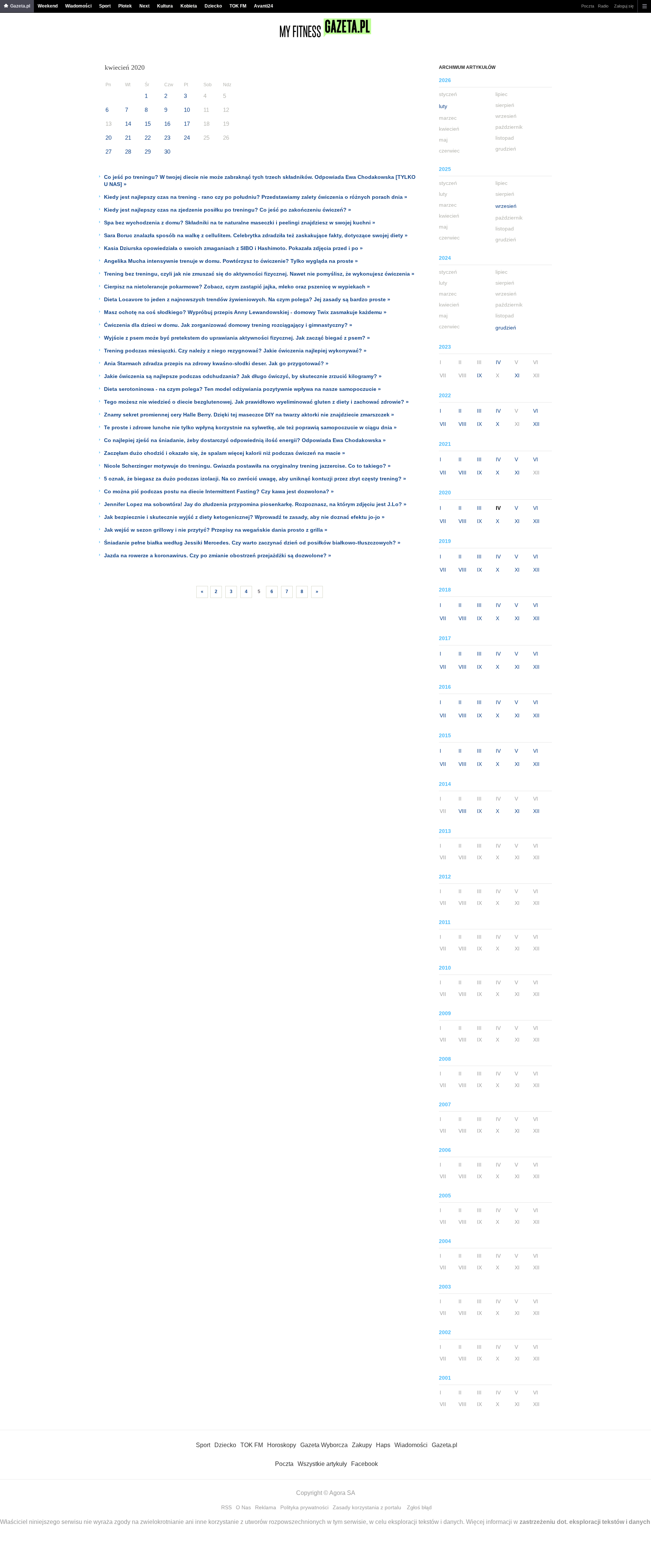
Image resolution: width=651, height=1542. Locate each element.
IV (498, 362)
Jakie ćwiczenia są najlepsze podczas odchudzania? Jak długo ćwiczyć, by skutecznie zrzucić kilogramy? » (243, 376)
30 (167, 151)
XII (536, 424)
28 (128, 151)
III (479, 411)
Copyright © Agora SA (325, 1493)
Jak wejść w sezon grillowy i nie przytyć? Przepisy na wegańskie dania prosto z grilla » (215, 530)
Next (144, 6)
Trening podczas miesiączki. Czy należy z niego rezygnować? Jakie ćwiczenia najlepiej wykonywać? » (235, 351)
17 (187, 123)
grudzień (505, 328)
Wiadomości (78, 6)
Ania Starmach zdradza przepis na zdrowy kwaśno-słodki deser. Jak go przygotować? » (216, 363)
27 (108, 151)
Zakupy (362, 1445)
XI (517, 375)
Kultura (165, 6)
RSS (226, 1507)
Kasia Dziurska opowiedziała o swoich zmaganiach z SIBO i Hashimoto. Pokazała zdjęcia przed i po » (233, 248)
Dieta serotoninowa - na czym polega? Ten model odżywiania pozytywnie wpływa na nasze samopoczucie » (242, 389)
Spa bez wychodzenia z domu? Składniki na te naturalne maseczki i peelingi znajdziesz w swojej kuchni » (239, 223)
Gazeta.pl (20, 6)
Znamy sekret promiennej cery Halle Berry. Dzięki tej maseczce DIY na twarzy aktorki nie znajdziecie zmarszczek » (249, 415)
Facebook (364, 1464)
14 (128, 123)
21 (128, 137)
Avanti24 (263, 6)
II (460, 411)
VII (443, 424)
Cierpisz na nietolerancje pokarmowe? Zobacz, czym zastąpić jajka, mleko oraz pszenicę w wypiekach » (237, 287)
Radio (603, 6)
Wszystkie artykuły (322, 1464)
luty (443, 106)
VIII (462, 424)
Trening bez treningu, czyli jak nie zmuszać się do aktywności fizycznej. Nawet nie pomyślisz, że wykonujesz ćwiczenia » (259, 274)
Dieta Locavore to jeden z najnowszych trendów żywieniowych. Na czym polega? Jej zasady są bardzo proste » (247, 299)
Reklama (265, 1507)
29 (148, 151)
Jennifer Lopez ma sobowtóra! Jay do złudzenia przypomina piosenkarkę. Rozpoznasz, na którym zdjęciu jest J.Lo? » (255, 504)
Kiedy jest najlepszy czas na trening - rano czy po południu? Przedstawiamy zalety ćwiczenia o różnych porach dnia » (255, 197)
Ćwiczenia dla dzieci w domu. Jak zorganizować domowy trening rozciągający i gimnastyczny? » (228, 325)
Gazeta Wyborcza (324, 1445)
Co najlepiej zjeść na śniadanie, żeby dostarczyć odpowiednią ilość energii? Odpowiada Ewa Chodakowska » (245, 440)
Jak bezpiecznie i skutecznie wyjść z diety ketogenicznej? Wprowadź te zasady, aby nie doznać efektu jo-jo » (244, 517)
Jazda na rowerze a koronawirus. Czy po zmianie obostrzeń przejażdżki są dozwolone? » (217, 555)
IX (479, 375)
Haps (383, 1445)
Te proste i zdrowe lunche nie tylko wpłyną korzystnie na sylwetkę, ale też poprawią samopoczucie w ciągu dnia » (250, 427)
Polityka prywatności (304, 1507)
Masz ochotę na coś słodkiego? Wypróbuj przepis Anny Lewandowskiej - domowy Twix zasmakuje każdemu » (245, 312)
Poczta (587, 6)
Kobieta (188, 6)
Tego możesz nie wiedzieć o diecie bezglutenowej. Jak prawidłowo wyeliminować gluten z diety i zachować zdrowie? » (256, 402)
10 (187, 110)
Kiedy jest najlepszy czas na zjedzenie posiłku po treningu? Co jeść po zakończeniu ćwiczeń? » (227, 210)
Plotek (125, 6)
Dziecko (213, 6)
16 (167, 123)
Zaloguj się (624, 6)
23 (167, 137)
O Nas (243, 1507)
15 (148, 123)
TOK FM (237, 6)
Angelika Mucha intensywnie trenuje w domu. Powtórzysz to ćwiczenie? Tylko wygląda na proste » (231, 261)
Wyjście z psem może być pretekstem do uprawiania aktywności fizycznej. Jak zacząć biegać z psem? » (237, 338)
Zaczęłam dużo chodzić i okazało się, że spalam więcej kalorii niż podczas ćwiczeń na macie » (224, 453)
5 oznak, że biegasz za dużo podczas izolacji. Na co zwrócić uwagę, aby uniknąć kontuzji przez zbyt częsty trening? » (255, 479)
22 (148, 137)
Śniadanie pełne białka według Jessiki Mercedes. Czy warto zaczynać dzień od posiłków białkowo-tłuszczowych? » (252, 543)
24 (187, 137)
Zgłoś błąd (419, 1507)
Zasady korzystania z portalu (367, 1507)
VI (535, 411)
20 (108, 137)
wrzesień (506, 206)
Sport (105, 6)
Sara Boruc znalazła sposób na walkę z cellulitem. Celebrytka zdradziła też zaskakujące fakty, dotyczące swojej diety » (256, 235)
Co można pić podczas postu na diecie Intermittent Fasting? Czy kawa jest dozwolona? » (219, 491)
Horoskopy (281, 1445)
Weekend (48, 6)
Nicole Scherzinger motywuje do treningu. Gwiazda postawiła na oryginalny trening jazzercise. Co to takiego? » (247, 466)
